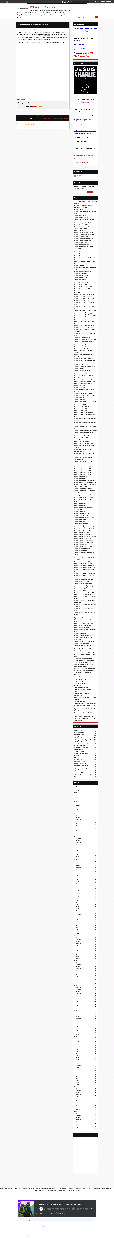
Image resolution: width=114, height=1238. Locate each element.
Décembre (78, 794)
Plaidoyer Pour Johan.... (80, 707)
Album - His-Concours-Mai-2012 (83, 281)
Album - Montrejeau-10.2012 (82, 469)
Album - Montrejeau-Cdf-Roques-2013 (85, 480)
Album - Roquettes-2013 (81, 544)
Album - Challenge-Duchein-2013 (83, 238)
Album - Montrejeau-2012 (81, 476)
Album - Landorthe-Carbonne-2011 (84, 341)
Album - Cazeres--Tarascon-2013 (83, 232)
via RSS (79, 175)
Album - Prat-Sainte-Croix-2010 (83, 513)
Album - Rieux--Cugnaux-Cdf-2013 (84, 527)
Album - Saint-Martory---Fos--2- (83, 585)
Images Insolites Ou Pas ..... (81, 666)
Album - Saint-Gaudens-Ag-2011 (83, 563)
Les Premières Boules (80, 682)
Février (77, 790)
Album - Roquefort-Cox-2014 (82, 538)
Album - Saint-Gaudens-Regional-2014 (85, 565)
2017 (75, 910)
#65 (75, 776)
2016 (75, 935)
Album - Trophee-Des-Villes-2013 (83, 645)
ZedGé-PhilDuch (15, 1188)
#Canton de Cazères (80, 763)
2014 (75, 985)
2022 (75, 802)
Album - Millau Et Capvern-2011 (83, 441)
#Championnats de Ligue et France (84, 740)
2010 (75, 1086)
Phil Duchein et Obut (46, 12)
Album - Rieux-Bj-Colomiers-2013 (83, 525)
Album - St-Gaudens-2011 (81, 627)
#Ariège (76, 757)
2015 (75, 960)
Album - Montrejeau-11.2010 (82, 470)
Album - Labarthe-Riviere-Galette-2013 (85, 310)
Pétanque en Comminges (44, 7)
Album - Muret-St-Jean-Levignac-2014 (85, 482)
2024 (75, 786)
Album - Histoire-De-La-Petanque (83, 288)
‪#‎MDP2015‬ (47, 36)
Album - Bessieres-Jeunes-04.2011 (84, 219)
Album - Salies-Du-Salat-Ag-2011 (83, 594)
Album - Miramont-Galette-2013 (83, 461)
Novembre (78, 838)
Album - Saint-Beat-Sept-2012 (82, 556)
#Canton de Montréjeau (81, 745)
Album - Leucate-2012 (80, 374)
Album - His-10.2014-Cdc (81, 275)
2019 (75, 860)
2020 (75, 836)
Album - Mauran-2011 (80, 434)
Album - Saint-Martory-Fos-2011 (83, 587)
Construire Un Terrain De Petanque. (84, 660)
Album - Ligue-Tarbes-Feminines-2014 (85, 381)
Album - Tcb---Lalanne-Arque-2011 (84, 641)
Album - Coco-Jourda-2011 (81, 265)
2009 (75, 1111)
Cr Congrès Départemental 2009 (83, 662)
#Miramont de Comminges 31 (82, 774)
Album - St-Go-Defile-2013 (81, 633)
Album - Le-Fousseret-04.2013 (82, 364)
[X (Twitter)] (65, 2)
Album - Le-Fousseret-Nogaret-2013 (84, 366)
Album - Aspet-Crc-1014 (81, 215)
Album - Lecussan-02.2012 (81, 348)
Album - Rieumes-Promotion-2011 (84, 517)
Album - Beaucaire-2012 (81, 217)
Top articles (62, 1188)
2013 (75, 1011)
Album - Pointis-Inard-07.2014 (82, 505)
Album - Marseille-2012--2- (82, 408)
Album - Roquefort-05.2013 (82, 532)
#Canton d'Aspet (79, 751)
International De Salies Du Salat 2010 (84, 668)
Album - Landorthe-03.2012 (82, 337)
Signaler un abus (80, 1188)
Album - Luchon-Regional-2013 (83, 393)
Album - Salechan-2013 (80, 589)
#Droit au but (78, 759)
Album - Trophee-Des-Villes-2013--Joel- (85, 647)
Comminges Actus (28, 12)
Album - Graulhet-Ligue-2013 (82, 271)
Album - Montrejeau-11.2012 (82, 472)
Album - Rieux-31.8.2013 (81, 523)
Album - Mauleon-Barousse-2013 (83, 432)
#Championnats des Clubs (81, 769)
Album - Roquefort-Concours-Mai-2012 (85, 536)
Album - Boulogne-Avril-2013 (82, 221)
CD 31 (37, 12)
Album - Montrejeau (79, 463)
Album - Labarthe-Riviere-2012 (83, 296)
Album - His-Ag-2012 (80, 279)
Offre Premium (38, 1190)
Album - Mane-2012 (79, 399)
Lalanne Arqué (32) (59, 12)
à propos (61, 1213)
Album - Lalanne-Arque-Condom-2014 (85, 325)
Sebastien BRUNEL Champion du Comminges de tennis (55, 118)
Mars (77, 798)
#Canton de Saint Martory (81, 753)
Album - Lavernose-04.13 (81, 347)
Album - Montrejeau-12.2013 (82, 474)
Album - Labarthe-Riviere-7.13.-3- (84, 300)
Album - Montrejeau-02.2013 (82, 465)
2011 (75, 1061)
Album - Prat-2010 (79, 511)
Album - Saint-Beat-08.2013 (82, 548)
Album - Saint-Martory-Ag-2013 (83, 583)
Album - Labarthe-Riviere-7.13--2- (84, 298)
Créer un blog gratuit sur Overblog (46, 1188)
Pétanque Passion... (79, 701)
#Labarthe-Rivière (79, 761)
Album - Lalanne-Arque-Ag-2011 (83, 314)
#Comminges (78, 730)
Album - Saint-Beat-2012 (81, 550)
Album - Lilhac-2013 (80, 387)
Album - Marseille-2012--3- (82, 410)
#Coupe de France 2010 (81, 765)
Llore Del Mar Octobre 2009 (82, 693)
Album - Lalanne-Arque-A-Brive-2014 (84, 312)
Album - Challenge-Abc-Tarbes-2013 (84, 234)
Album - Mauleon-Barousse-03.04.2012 (85, 430)
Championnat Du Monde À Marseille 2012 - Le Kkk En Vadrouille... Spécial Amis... (84, 654)
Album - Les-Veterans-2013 (82, 372)
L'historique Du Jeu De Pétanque (83, 689)
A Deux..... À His (78, 209)
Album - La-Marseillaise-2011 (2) (83, 327)
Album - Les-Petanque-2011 (82, 370)
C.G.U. (89, 1188)
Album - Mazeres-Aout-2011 (82, 436)
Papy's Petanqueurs (22, 15)
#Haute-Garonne (79, 732)
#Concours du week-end (81, 747)
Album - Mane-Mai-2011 (81, 405)
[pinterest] (68, 2)
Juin (77, 788)
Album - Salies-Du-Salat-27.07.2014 (84, 592)
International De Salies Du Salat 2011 (84, 670)
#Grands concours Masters (82, 743)
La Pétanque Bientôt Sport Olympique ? (85, 676)
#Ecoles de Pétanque (80, 772)
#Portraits (77, 767)
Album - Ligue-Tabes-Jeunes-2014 (83, 379)
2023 (75, 792)
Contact (19, 17)
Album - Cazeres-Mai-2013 (81, 230)
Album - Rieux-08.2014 (80, 519)
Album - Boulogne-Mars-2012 (82, 223)
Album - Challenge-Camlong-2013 (83, 236)
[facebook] (62, 2)
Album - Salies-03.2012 (80, 591)
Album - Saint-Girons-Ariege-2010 (84, 579)
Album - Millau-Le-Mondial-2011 (83, 443)
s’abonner (42, 1213)
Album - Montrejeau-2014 (81, 478)
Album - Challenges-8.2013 (81, 244)
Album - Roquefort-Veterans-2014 (84, 542)
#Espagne (77, 771)
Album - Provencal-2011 (81, 515)
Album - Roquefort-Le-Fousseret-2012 (85, 540)
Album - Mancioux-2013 (81, 397)
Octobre (78, 805)
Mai (77, 809)
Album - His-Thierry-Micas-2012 (83, 286)
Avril (77, 829)
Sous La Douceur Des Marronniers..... (84, 716)
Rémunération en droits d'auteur (102, 1188)
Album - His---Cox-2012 (81, 283)
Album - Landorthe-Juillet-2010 (83, 343)
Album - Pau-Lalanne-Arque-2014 (83, 488)
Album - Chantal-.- (79, 256)
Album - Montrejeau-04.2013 (82, 467)
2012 (75, 1036)
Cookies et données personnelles (55, 1190)
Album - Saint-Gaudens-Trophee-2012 (85, 573)
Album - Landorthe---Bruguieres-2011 (85, 339)
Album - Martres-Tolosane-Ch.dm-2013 (85, 412)
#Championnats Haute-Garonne (83, 736)
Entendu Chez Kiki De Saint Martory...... (85, 664)
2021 (75, 813)
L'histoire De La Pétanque (81, 687)
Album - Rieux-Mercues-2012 (82, 530)
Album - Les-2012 (79, 368)
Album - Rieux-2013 (79, 521)
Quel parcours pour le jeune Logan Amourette (32, 24)
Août (77, 807)
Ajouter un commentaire (30, 124)
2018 (75, 885)
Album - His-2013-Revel (81, 277)
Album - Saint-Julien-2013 (81, 581)
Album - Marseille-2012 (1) (81, 407)
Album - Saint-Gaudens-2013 (82, 561)
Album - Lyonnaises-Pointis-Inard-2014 (85, 395)
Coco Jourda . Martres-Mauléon (83, 658)
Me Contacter (78, 695)
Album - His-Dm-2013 (80, 285)
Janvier (77, 834)
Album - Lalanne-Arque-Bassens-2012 (85, 316)
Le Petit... (76, 678)
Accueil (19, 12)
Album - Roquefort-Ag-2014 (82, 534)
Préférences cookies (73, 1190)
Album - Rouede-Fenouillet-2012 (83, 546)
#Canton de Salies (79, 742)
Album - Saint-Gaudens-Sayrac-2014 (84, 567)
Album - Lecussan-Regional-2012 (83, 358)
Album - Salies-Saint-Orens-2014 (83, 623)
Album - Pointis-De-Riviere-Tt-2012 (84, 498)
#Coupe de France (79, 734)
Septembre (78, 819)
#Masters (23, 99)
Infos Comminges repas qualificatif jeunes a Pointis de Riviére (31, 115)
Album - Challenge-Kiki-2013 (82, 242)
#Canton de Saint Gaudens (81, 738)
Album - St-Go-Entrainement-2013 (84, 635)
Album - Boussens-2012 (81, 225)
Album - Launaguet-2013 (81, 345)
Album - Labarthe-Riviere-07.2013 (84, 294)
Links (75, 691)
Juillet (77, 796)
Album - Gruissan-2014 (80, 273)
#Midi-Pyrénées (78, 749)
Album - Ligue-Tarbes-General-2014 (84, 383)
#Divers (76, 755)
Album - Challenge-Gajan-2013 (83, 240)
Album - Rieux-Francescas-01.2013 (84, 529)
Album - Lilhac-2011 (80, 385)
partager (52, 1213)
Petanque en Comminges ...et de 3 (58, 15)
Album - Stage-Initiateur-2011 (82, 625)
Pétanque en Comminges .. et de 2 (38, 15)
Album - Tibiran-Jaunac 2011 (82, 643)
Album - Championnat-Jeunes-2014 (84, 250)
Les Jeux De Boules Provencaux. (83, 680)
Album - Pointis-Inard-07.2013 (82, 503)
